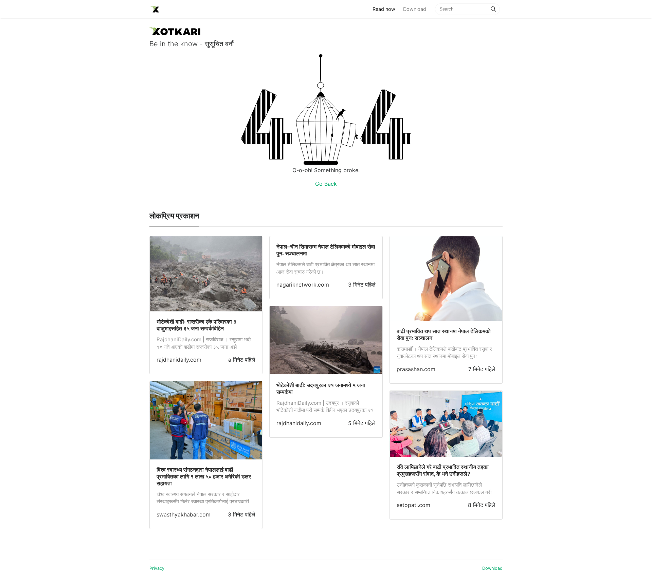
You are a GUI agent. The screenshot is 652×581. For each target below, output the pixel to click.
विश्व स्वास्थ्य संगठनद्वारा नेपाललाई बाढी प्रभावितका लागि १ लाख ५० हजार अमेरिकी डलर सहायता (204, 476)
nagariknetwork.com (302, 284)
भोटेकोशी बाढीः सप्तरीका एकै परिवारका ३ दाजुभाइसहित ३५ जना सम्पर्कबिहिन (196, 325)
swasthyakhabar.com (184, 514)
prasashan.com (416, 369)
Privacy (156, 568)
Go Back (326, 183)
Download (414, 9)
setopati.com (413, 505)
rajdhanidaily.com (179, 359)
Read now (386, 9)
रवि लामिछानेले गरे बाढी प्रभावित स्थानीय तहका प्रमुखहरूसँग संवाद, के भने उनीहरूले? (443, 470)
